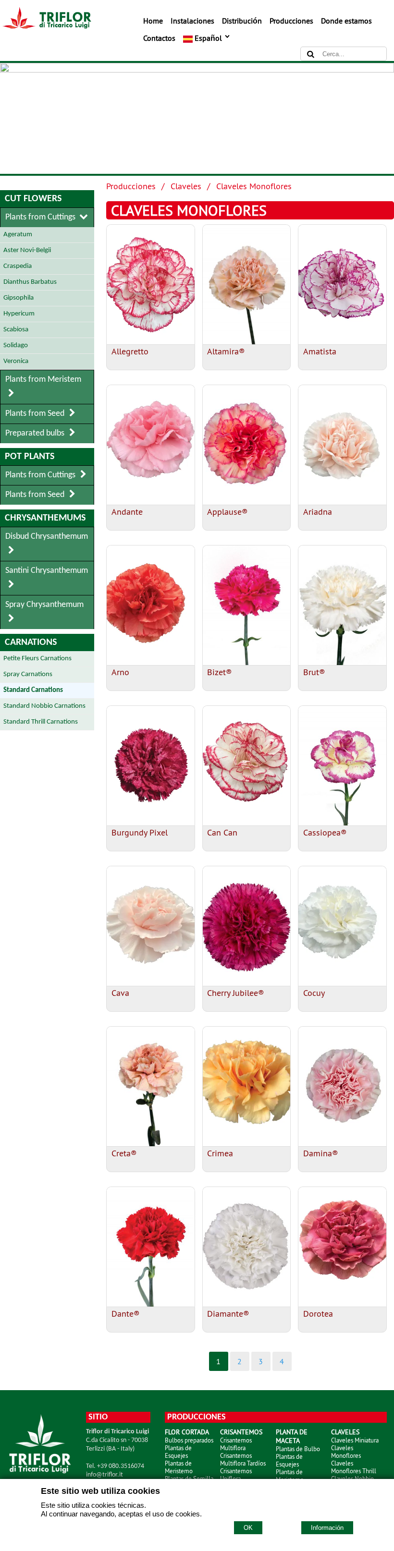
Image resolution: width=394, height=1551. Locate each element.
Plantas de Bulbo (298, 1449)
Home (153, 20)
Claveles (186, 186)
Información (327, 1527)
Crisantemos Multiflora (236, 1444)
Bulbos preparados (189, 1440)
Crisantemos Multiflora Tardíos (243, 1459)
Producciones (291, 20)
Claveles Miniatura (355, 1440)
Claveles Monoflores (254, 186)
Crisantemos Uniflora (236, 1474)
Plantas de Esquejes (178, 1451)
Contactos (159, 38)
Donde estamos (346, 20)
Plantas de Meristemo (179, 1467)
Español (208, 38)
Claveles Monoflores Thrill (353, 1467)
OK (248, 1527)
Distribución (242, 20)
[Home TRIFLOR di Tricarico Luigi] (45, 26)
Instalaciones (192, 20)
